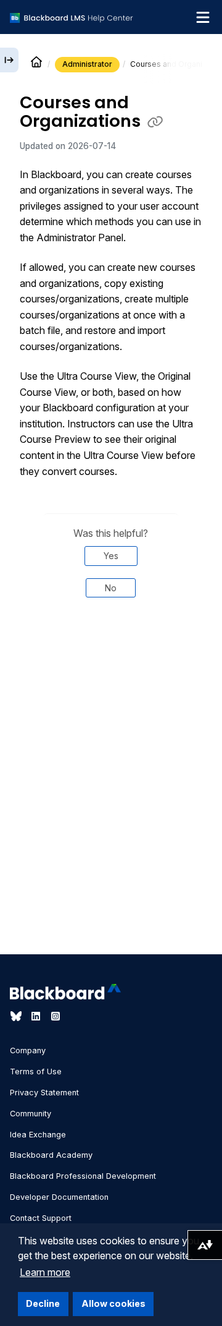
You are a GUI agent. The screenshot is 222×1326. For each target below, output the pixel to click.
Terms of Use (36, 1071)
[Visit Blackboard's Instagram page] (55, 1016)
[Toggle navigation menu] (203, 17)
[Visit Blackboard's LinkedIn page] (37, 1016)
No (111, 588)
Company (28, 1050)
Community (30, 1113)
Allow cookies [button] (113, 1303)
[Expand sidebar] (9, 60)
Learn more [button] (45, 1272)
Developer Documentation (59, 1197)
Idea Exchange (38, 1134)
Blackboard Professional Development (83, 1176)
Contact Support (41, 1218)
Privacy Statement (44, 1092)
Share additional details (111, 663)
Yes (111, 555)
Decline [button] (43, 1303)
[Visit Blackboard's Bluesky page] (17, 1016)
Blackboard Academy (51, 1155)
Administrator (87, 64)
